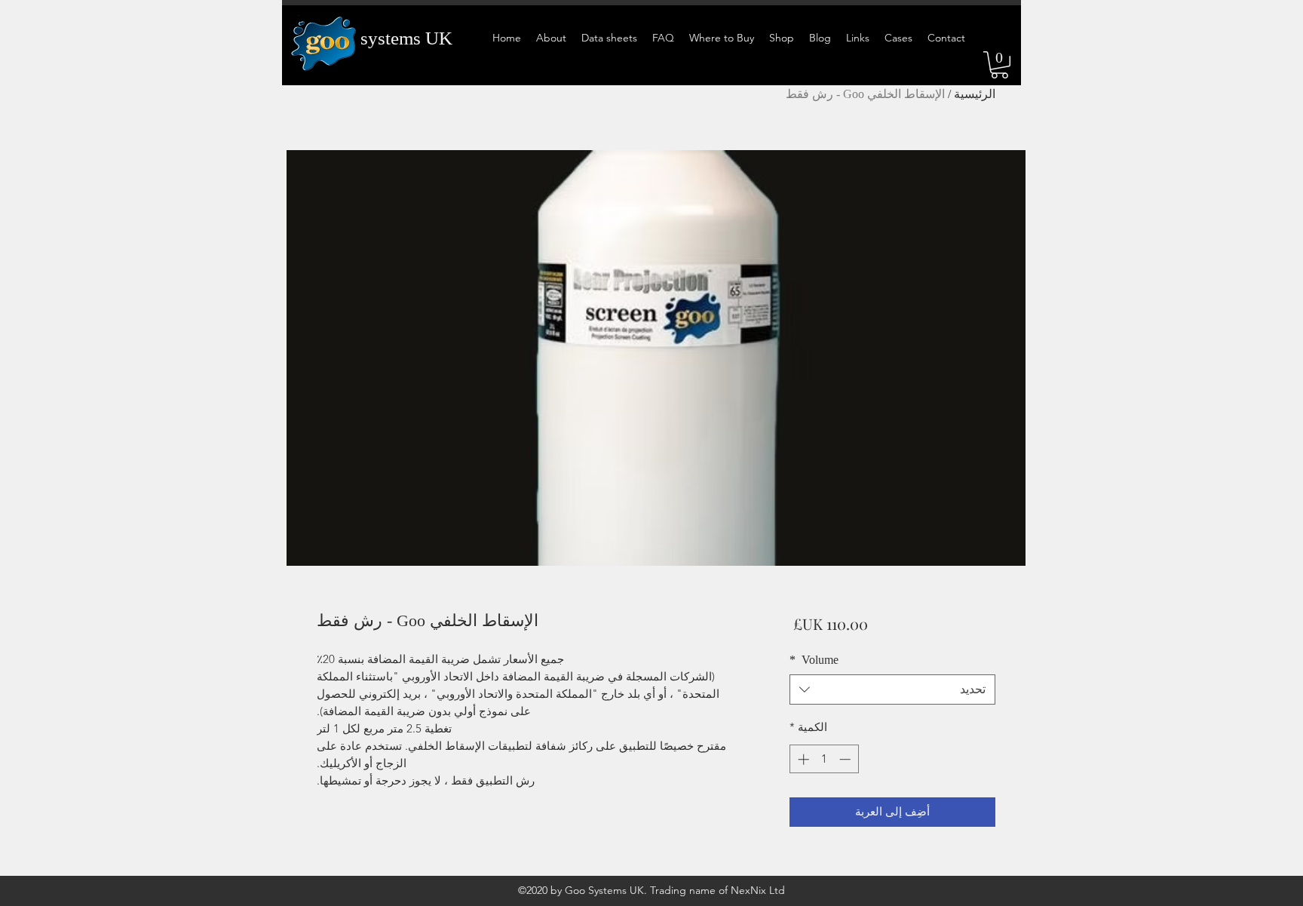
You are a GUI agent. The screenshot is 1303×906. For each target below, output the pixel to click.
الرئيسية (974, 94)
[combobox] (892, 689)
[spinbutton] (823, 759)
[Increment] (802, 759)
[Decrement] (846, 759)
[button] (999, 64)
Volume (814, 659)
